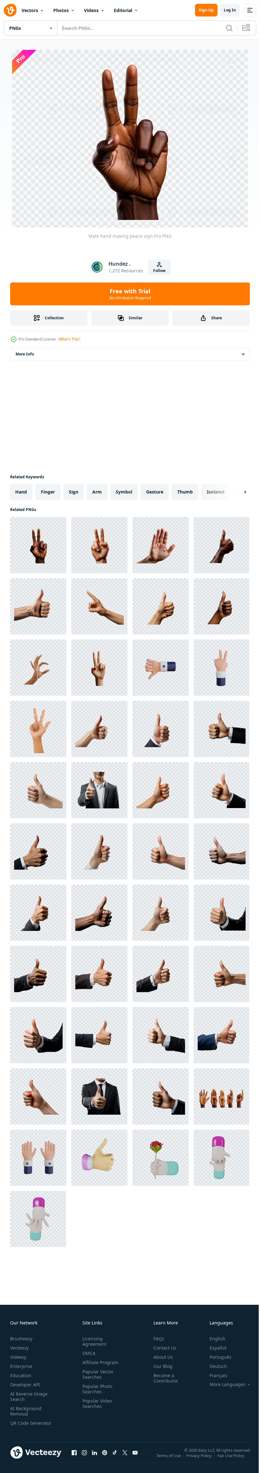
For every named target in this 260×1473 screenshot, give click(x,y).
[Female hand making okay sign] (161, 606)
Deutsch (213, 1366)
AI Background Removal (26, 1410)
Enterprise (21, 1366)
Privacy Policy (199, 1459)
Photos (61, 10)
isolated (215, 491)
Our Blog (160, 1366)
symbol (124, 491)
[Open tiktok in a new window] (114, 1458)
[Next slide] (235, 491)
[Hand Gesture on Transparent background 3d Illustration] (38, 1218)
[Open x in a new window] (124, 1458)
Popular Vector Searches (96, 1373)
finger (48, 491)
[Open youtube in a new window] (135, 1458)
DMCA (87, 1353)
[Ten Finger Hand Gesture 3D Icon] (38, 1157)
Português (216, 1356)
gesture (154, 491)
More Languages (223, 1383)
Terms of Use (169, 1459)
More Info (25, 353)
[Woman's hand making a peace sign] (99, 667)
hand (21, 491)
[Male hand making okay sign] (221, 544)
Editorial (123, 10)
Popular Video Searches (96, 1403)
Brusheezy (21, 1338)
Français (214, 1375)
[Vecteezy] (10, 10)
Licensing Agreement (93, 1340)
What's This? (69, 339)
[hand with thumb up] (99, 728)
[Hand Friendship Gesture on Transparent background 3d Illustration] (221, 1157)
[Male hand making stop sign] (161, 544)
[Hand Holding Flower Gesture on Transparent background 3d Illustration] (161, 1157)
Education (20, 1375)
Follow (159, 270)
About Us (160, 1356)
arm (97, 491)
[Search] (229, 28)
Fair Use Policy (231, 1459)
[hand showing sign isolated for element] (38, 728)
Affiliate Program (99, 1362)
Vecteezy (19, 1347)
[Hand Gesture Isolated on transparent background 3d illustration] (99, 1157)
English (213, 1338)
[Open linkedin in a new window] (94, 1458)
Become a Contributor (163, 1377)
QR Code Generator (21, 1425)
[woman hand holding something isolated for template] (38, 667)
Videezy (18, 1356)
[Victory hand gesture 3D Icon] (221, 667)
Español (213, 1347)
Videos (91, 10)
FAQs (156, 1338)
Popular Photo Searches (96, 1388)
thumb (185, 491)
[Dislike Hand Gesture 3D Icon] (161, 667)
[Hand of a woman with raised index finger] (99, 606)
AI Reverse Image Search (29, 1396)
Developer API (25, 1384)
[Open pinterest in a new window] (104, 1458)
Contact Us (162, 1347)
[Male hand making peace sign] (38, 544)
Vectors (30, 10)
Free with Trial (130, 294)
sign (73, 491)
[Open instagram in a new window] (84, 1458)
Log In (230, 10)
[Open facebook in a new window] (74, 1458)
